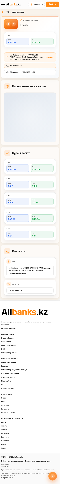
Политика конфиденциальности (37, 461)
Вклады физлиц (7, 388)
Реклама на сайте (8, 413)
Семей (3, 448)
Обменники (6, 342)
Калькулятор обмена (9, 353)
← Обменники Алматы (14, 12)
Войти (52, 4)
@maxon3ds (5, 466)
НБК (3, 349)
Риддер (4, 444)
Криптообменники (8, 345)
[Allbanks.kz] (14, 4)
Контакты (5, 409)
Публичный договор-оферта (12, 461)
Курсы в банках (7, 338)
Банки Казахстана (8, 362)
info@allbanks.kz (8, 328)
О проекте (5, 405)
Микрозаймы (6, 381)
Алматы (4, 426)
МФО (3, 384)
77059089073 (15, 290)
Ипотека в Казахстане (10, 373)
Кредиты (4, 366)
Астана (4, 430)
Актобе (3, 422)
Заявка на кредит (8, 377)
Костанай (5, 437)
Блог (3, 402)
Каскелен (5, 433)
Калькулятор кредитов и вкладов (14, 370)
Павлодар (5, 441)
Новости (4, 398)
